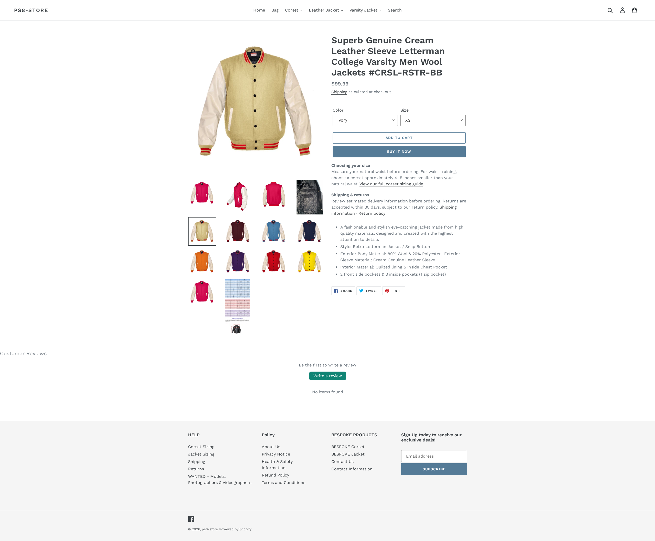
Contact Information (352, 469)
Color (338, 110)
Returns (196, 469)
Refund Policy (275, 475)
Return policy (371, 213)
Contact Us (342, 461)
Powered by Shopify (235, 529)
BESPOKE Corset (348, 446)
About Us (271, 446)
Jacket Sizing (201, 454)
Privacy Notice (276, 454)
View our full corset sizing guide (391, 183)
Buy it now (399, 151)
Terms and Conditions (283, 482)
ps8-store (31, 10)
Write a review (327, 375)
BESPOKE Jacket (348, 454)
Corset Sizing (201, 446)
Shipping (339, 92)
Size (404, 110)
